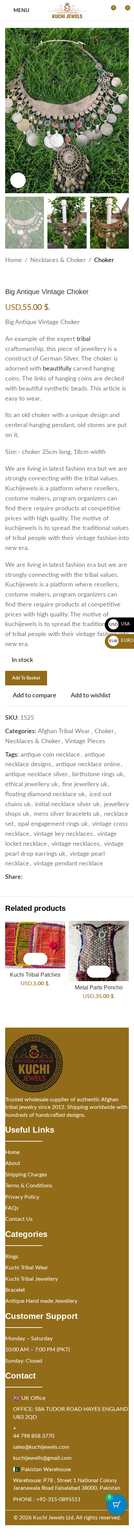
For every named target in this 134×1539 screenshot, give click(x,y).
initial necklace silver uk (67, 804)
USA (119, 624)
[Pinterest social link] (43, 877)
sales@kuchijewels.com (41, 1447)
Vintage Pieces (85, 741)
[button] (29, 959)
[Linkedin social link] (51, 877)
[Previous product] (9, 276)
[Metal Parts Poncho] (99, 951)
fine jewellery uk (84, 784)
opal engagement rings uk (53, 824)
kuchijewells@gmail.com (42, 1458)
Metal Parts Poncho (99, 987)
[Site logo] (67, 10)
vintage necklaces (76, 844)
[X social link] (35, 877)
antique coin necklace (50, 755)
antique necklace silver (36, 774)
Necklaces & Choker (58, 260)
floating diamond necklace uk (45, 794)
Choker (104, 260)
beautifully (57, 369)
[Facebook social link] (27, 877)
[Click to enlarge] (18, 180)
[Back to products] (17, 276)
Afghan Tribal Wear (64, 731)
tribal (83, 339)
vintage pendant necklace (68, 864)
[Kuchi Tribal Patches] (35, 944)
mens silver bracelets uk (67, 814)
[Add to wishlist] (41, 959)
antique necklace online (88, 764)
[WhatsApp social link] (60, 877)
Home (13, 260)
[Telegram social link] (68, 877)
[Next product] (26, 276)
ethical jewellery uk (31, 784)
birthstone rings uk (97, 774)
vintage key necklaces (63, 834)
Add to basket (26, 678)
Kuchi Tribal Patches (35, 974)
